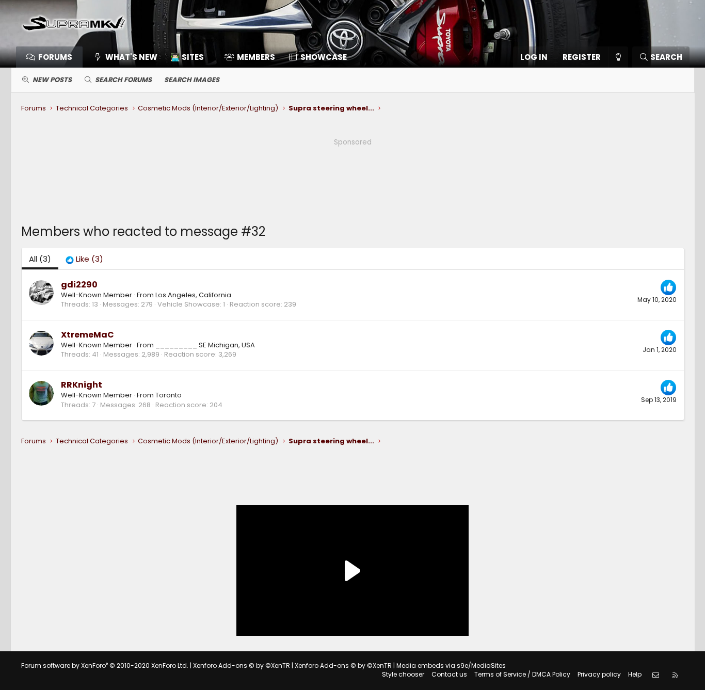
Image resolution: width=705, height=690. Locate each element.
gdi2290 (79, 285)
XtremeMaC (87, 335)
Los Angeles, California (193, 295)
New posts (52, 80)
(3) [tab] (40, 258)
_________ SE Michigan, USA (205, 345)
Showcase (323, 57)
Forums (55, 57)
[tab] (84, 258)
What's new (131, 57)
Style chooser (403, 674)
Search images (191, 80)
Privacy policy (599, 674)
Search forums (123, 80)
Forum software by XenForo (104, 665)
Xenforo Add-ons (241, 665)
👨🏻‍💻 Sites (187, 57)
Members (256, 57)
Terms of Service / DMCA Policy (522, 674)
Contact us (449, 674)
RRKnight (81, 385)
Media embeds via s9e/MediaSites (451, 665)
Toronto (168, 395)
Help (635, 674)
